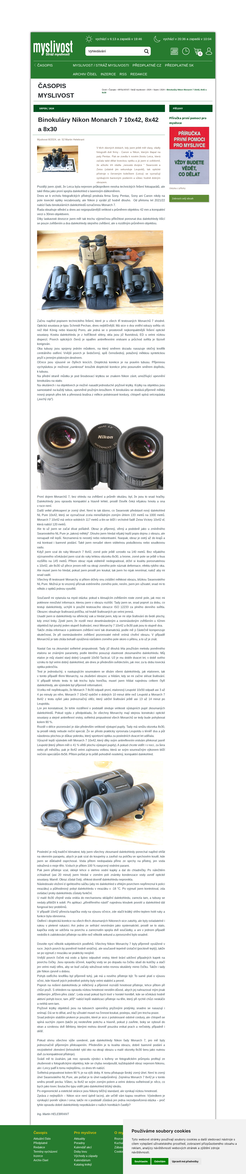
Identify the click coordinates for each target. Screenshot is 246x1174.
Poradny (79, 1143)
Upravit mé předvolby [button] (185, 1161)
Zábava (119, 1147)
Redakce (138, 74)
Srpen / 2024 (159, 90)
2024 (149, 90)
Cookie (119, 1151)
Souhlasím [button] (141, 1161)
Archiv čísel (85, 74)
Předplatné (40, 1143)
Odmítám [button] (160, 1161)
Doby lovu (80, 1151)
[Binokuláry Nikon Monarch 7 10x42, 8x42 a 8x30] (57, 171)
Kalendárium (82, 1160)
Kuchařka (120, 1143)
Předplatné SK (179, 65)
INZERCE (108, 74)
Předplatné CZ (147, 65)
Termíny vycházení (45, 1151)
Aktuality (79, 1138)
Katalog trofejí (83, 1164)
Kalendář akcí (83, 1147)
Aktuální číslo (42, 1138)
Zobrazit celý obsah (182, 198)
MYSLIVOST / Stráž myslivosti (101, 65)
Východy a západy (86, 1155)
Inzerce (38, 1155)
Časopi (112, 90)
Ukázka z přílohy (177, 188)
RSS (123, 74)
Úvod (104, 90)
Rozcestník (121, 1138)
